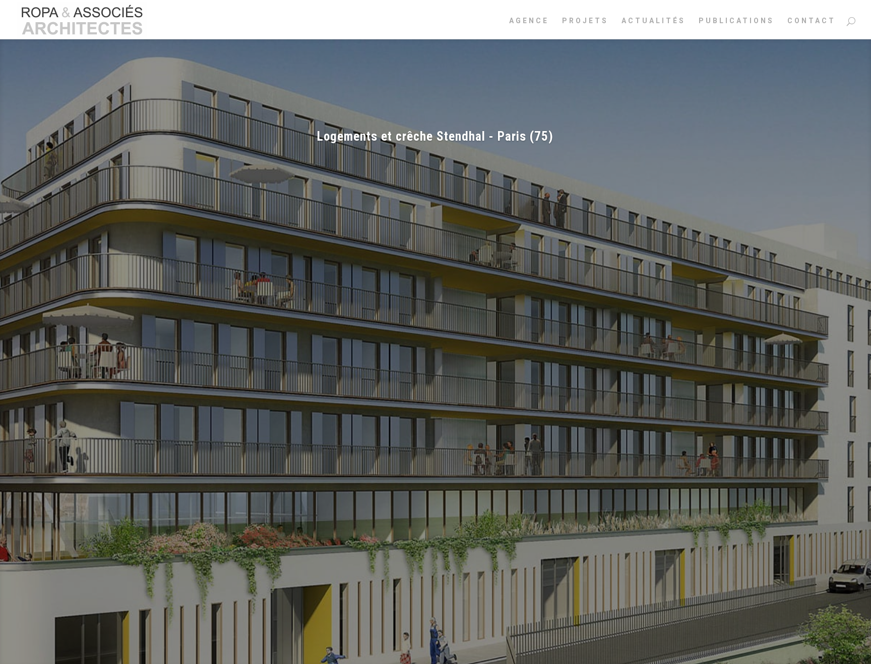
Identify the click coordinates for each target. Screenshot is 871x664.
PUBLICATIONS (736, 21)
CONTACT (811, 21)
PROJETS (585, 21)
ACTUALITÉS (653, 21)
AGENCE (529, 21)
